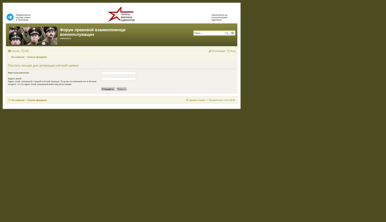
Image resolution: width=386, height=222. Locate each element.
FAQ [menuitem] (27, 51)
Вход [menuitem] (232, 51)
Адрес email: (15, 78)
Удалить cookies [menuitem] (197, 100)
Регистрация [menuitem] (218, 51)
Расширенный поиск (232, 33)
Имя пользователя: (18, 73)
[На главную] (33, 35)
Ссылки (16, 51)
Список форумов (37, 100)
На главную (17, 100)
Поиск (227, 33)
